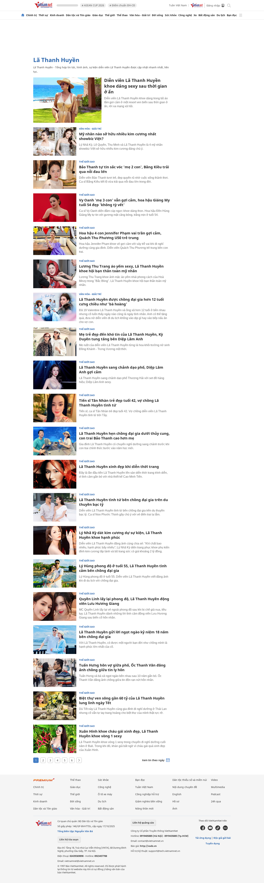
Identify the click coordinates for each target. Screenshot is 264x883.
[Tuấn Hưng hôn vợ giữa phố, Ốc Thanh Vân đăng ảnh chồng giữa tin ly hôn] (54, 672)
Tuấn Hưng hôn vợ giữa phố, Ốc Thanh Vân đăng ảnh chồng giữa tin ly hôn (122, 667)
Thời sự (43, 15)
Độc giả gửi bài (222, 837)
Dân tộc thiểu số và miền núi (189, 780)
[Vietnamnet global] (196, 6)
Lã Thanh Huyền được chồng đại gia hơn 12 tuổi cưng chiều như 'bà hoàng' (121, 301)
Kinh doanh (57, 15)
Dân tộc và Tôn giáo (78, 15)
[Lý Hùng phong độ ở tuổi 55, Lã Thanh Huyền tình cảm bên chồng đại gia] (54, 573)
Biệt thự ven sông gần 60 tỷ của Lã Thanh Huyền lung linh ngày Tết (122, 700)
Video (214, 780)
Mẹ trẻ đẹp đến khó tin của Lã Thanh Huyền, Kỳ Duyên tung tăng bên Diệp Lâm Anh (121, 336)
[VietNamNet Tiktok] (217, 829)
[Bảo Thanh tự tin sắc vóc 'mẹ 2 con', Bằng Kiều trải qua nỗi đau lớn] (54, 174)
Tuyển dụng (213, 843)
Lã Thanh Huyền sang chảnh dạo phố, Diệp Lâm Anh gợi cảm (121, 369)
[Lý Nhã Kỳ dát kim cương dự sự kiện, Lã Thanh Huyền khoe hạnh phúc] (54, 540)
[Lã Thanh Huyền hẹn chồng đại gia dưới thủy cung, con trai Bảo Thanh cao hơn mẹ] (54, 441)
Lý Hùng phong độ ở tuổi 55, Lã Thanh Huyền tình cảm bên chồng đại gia (123, 568)
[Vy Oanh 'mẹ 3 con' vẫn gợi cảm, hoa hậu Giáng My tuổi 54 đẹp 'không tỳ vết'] (54, 207)
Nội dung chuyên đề (184, 787)
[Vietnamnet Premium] (44, 781)
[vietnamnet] (44, 8)
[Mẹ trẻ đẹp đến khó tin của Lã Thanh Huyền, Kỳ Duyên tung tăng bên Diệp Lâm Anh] (54, 342)
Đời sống (157, 15)
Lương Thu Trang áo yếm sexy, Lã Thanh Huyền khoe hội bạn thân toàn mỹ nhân (121, 268)
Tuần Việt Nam (178, 5)
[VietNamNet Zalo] (225, 829)
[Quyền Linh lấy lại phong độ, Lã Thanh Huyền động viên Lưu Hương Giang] (54, 606)
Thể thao (122, 15)
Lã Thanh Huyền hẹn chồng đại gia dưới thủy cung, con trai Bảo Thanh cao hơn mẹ (124, 436)
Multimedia (218, 787)
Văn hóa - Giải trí (139, 15)
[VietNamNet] (22, 15)
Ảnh (174, 808)
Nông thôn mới (144, 808)
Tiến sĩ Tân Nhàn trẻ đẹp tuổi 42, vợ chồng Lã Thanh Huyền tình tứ (119, 403)
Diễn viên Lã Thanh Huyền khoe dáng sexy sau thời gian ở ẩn (135, 86)
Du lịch (221, 15)
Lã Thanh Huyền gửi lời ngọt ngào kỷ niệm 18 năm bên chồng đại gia (123, 634)
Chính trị (31, 15)
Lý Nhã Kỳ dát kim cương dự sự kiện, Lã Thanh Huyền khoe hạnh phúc (120, 535)
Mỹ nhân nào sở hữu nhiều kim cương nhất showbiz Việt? (117, 136)
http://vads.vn (148, 846)
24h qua (216, 801)
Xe (195, 15)
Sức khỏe (171, 15)
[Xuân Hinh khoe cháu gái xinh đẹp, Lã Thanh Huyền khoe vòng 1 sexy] (54, 739)
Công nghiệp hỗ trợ (147, 794)
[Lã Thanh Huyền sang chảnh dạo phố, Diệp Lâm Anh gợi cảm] (54, 375)
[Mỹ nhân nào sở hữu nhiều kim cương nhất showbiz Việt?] (54, 141)
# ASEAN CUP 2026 (93, 5)
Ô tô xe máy (105, 794)
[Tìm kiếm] (229, 5)
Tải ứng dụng (203, 837)
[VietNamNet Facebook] (202, 829)
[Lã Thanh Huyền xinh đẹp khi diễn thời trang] (54, 474)
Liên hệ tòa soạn (68, 839)
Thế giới (110, 15)
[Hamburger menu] (240, 15)
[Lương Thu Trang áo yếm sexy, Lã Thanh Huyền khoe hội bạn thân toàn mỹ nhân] (54, 274)
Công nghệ (185, 15)
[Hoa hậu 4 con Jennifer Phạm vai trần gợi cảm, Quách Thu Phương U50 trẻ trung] (54, 240)
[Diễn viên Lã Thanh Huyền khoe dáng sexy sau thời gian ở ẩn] (67, 100)
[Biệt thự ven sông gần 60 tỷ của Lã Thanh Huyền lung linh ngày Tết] (54, 705)
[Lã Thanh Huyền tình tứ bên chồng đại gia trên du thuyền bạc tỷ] (54, 507)
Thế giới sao (87, 162)
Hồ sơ (175, 801)
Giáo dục (97, 15)
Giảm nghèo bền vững (148, 801)
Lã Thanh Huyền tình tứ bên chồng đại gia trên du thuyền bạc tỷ (123, 502)
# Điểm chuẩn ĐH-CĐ (122, 5)
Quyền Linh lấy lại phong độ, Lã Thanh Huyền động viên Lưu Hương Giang (124, 601)
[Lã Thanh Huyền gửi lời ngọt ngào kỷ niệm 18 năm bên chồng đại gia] (54, 639)
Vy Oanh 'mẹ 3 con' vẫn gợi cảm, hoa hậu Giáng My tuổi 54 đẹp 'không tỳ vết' (124, 202)
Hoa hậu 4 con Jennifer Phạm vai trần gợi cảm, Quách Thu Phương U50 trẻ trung (120, 235)
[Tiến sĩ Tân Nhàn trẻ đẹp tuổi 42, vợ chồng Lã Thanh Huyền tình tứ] (54, 408)
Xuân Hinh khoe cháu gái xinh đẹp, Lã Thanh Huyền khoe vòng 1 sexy (118, 733)
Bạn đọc (232, 15)
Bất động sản (206, 15)
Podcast (215, 794)
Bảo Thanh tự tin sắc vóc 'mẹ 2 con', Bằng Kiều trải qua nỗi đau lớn (124, 169)
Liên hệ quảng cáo (143, 822)
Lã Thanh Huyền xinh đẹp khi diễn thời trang (119, 466)
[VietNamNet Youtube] (210, 829)
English (176, 794)
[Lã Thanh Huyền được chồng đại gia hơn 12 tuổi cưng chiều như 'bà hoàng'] (54, 307)
